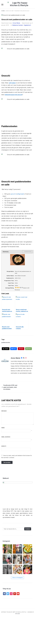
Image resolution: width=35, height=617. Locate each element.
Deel (14, 348)
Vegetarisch (27, 25)
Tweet (6, 348)
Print (29, 348)
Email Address (5, 437)
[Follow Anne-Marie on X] (23, 358)
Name (3, 427)
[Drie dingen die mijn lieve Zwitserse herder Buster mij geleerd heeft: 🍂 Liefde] (17, 559)
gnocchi (13, 194)
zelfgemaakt (20, 194)
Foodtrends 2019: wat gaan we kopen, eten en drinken (10, 387)
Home (3, 10)
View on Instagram (17, 577)
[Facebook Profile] (21, 358)
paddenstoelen (5, 342)
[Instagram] (26, 358)
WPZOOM (17, 613)
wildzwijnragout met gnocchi (13, 94)
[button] (2, 5)
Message (4, 411)
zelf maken (12, 83)
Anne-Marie (16, 23)
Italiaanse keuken (17, 25)
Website (3, 446)
